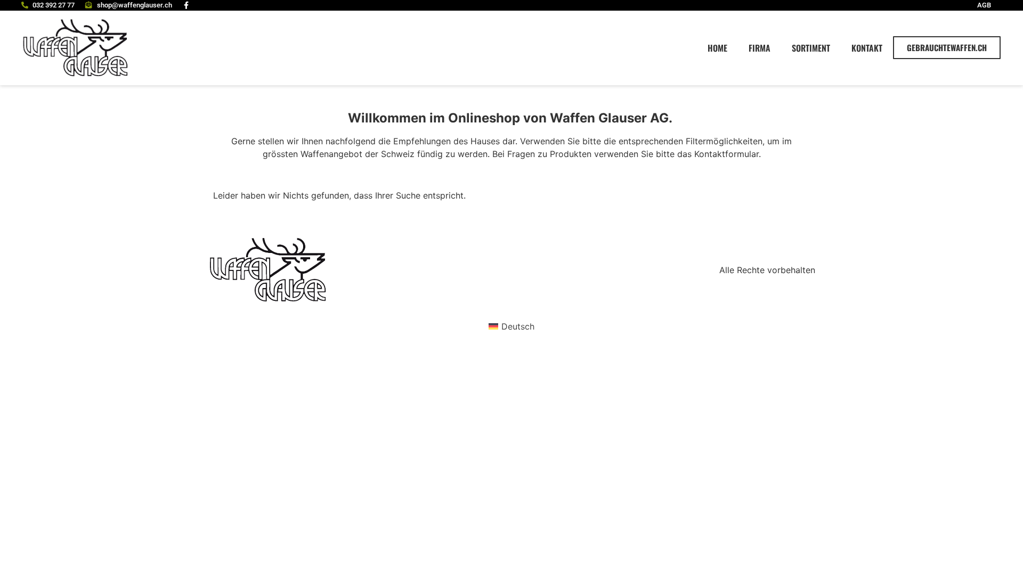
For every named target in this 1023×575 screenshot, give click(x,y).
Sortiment (811, 48)
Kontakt (866, 48)
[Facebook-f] (186, 5)
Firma (759, 48)
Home (717, 48)
